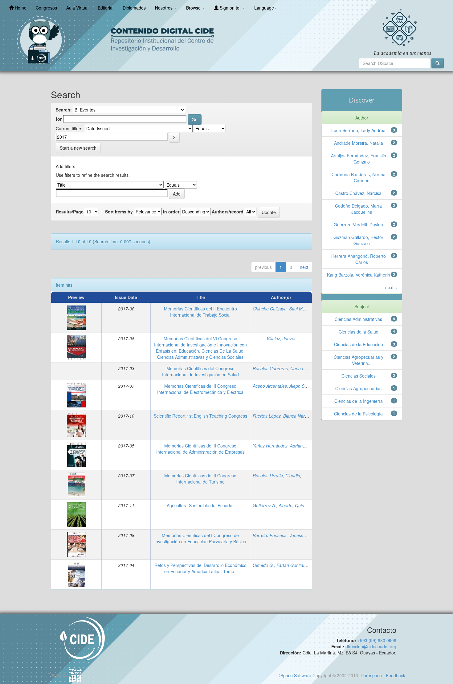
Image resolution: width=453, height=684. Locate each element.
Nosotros (164, 8)
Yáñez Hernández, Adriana (279, 446)
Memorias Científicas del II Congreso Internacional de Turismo (200, 478)
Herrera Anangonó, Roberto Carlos (358, 259)
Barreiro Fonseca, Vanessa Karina (286, 535)
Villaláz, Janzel (281, 338)
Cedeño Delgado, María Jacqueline (358, 209)
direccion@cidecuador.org (370, 646)
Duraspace (371, 675)
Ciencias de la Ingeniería (358, 401)
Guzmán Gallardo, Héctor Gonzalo (358, 240)
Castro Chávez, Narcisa (358, 193)
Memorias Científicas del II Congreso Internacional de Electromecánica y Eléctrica (200, 389)
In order (171, 211)
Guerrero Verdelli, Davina (358, 224)
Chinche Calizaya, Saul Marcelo (284, 309)
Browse (194, 8)
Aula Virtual (77, 8)
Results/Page (70, 211)
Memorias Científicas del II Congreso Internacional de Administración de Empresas (200, 449)
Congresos (46, 8)
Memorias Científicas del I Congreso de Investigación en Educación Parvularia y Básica (200, 538)
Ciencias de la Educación (358, 344)
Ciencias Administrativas (358, 319)
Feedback (395, 675)
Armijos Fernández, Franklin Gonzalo (358, 158)
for (59, 119)
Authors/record (227, 211)
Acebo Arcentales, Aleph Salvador (286, 386)
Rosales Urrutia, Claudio (276, 475)
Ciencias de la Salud (358, 332)
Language (264, 8)
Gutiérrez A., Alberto (272, 505)
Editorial (105, 8)
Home (20, 8)
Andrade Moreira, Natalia (358, 143)
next (304, 267)
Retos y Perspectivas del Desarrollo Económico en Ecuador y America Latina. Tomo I (200, 568)
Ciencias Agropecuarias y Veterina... (358, 360)
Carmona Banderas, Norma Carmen (359, 177)
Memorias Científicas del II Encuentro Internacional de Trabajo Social (200, 312)
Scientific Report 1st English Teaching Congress (200, 416)
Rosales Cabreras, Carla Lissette (285, 368)
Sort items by (119, 211)
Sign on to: (230, 8)
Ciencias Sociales (358, 376)
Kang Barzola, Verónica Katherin (358, 275)
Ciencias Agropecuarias (358, 388)
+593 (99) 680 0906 (376, 640)
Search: (64, 110)
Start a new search (78, 148)
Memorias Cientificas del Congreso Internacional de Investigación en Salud (200, 371)
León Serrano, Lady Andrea (358, 130)
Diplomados (134, 8)
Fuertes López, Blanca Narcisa (282, 416)
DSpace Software (294, 675)
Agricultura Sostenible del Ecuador (200, 505)
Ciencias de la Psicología (358, 414)
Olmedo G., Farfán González (281, 565)
